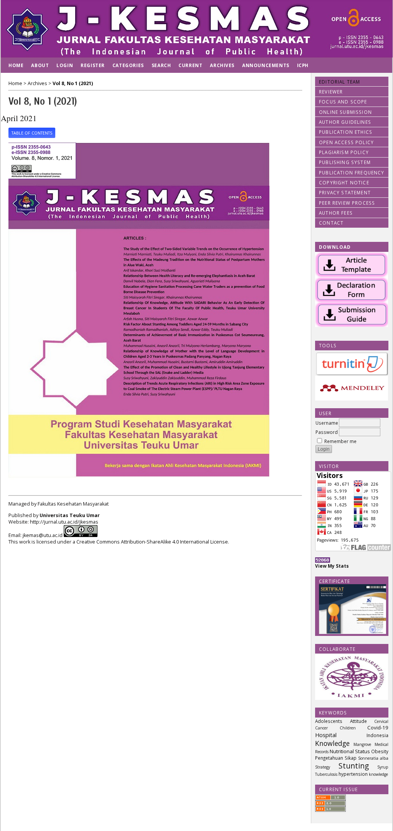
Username (326, 423)
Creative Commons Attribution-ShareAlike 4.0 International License (152, 542)
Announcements (265, 65)
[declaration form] (351, 300)
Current (190, 65)
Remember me (340, 441)
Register (93, 65)
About (40, 65)
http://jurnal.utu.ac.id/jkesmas (64, 522)
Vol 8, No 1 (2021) (73, 83)
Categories (128, 65)
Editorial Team (339, 82)
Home (15, 65)
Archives (222, 65)
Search (161, 65)
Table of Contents (32, 133)
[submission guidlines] (351, 325)
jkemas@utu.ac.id (43, 535)
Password (326, 432)
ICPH (303, 65)
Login (64, 65)
